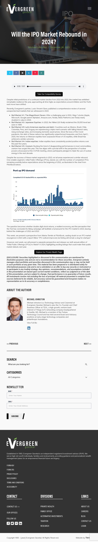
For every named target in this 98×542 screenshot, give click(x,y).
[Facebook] (16, 73)
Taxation (44, 520)
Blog (83, 516)
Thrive (88, 538)
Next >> (87, 343)
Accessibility (12, 487)
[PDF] (41, 73)
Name (10, 391)
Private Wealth (47, 506)
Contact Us (86, 520)
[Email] (22, 73)
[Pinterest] (35, 73)
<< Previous (12, 343)
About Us (85, 506)
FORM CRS (10, 470)
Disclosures (11, 478)
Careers (84, 511)
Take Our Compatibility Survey (49, 94)
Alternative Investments (52, 516)
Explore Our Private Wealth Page (49, 252)
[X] (10, 73)
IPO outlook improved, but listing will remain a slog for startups (64, 238)
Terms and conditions (15, 482)
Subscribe (15, 416)
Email (10, 402)
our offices (12, 512)
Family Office (46, 511)
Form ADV (10, 465)
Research (45, 525)
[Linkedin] (29, 73)
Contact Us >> (13, 506)
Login (83, 525)
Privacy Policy (12, 474)
